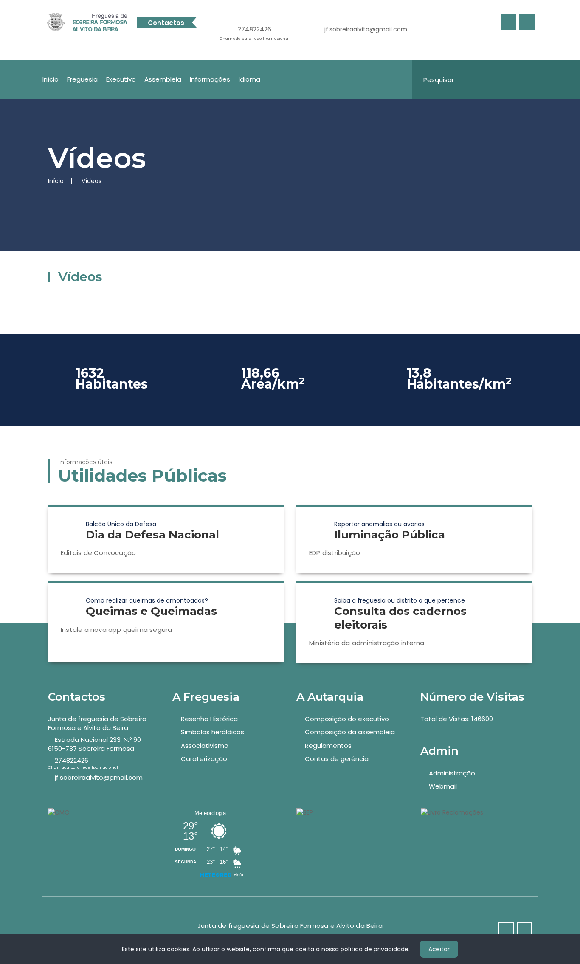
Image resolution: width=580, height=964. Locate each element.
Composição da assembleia (350, 731)
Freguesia (82, 79)
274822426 (255, 33)
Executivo (121, 79)
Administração (452, 773)
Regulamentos (328, 745)
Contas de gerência (337, 758)
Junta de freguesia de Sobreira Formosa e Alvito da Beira (97, 723)
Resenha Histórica (209, 718)
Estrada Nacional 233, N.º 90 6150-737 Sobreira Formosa (94, 744)
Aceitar (439, 949)
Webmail (443, 786)
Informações (210, 79)
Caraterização (204, 758)
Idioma (249, 79)
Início (50, 79)
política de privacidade (374, 949)
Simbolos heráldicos (212, 731)
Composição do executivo (347, 718)
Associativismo (204, 745)
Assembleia (162, 79)
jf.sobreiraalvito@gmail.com (365, 29)
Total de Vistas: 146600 (456, 718)
